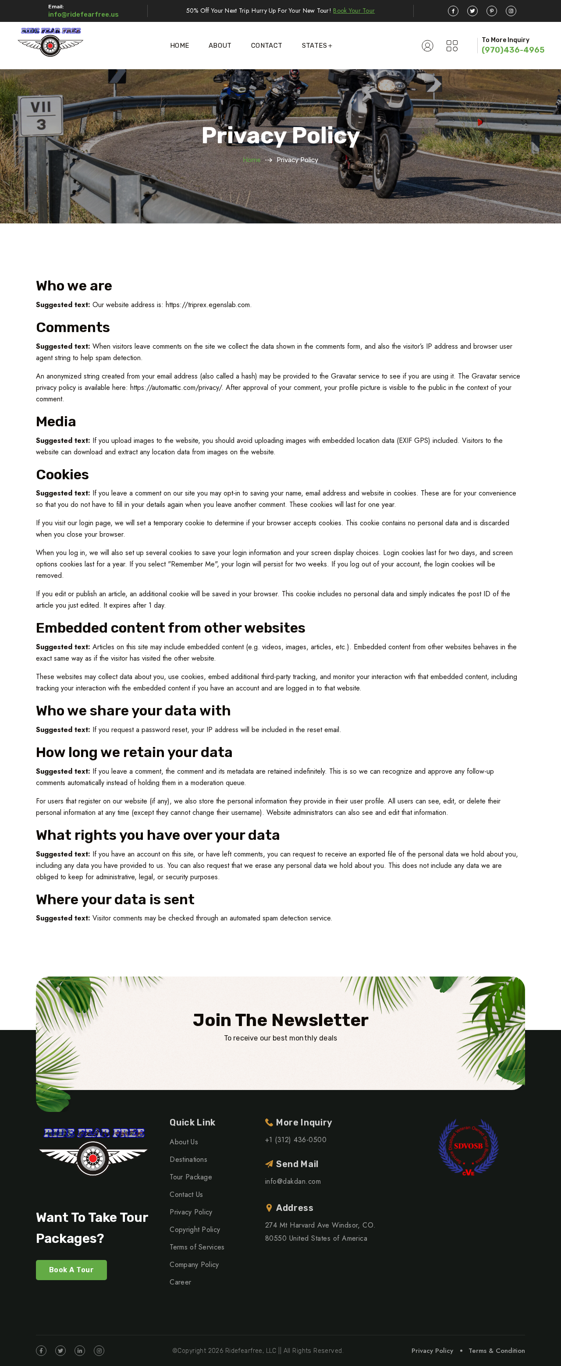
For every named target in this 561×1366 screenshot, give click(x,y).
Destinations (188, 1159)
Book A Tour (71, 1270)
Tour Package (191, 1177)
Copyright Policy (195, 1229)
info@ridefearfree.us (83, 14)
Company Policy (194, 1265)
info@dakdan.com (293, 1181)
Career (180, 1282)
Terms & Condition (497, 1350)
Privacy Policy (191, 1212)
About (220, 46)
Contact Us (186, 1194)
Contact (267, 46)
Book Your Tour (354, 10)
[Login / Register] (427, 45)
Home (179, 46)
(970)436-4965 (513, 50)
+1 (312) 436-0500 (296, 1140)
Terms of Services (197, 1247)
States (314, 46)
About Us (184, 1142)
